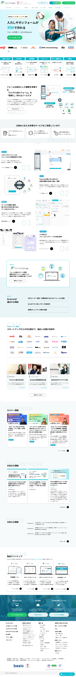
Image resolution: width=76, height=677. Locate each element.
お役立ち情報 (57, 7)
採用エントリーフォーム (28, 639)
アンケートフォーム (27, 627)
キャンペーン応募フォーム (28, 637)
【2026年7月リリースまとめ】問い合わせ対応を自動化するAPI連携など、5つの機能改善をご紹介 (51, 523)
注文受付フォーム (27, 629)
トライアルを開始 (59, 615)
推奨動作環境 (23, 660)
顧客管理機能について (6, 221)
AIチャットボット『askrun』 (62, 646)
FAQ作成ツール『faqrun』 (61, 648)
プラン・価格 (42, 7)
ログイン (43, 2)
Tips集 (11, 487)
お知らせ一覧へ (63, 541)
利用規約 (54, 658)
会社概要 (9, 658)
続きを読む (22, 387)
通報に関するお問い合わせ (47, 660)
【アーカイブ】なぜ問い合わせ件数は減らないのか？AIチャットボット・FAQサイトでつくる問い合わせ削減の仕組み (37, 429)
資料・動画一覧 (59, 633)
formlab (57, 653)
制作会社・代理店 (27, 642)
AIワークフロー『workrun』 (62, 644)
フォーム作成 (42, 625)
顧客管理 (41, 637)
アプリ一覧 (41, 639)
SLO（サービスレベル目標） (34, 660)
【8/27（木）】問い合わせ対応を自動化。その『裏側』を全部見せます (16, 428)
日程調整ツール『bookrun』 (62, 642)
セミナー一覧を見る (62, 450)
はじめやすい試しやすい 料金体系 (39, 304)
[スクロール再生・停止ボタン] (8, 51)
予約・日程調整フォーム (28, 631)
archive (32, 441)
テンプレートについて (44, 248)
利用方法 (26, 7)
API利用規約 (60, 658)
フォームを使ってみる (69, 2)
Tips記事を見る (63, 507)
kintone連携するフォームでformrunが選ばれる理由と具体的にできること (58, 483)
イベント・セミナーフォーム (29, 635)
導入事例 (50, 7)
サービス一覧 (66, 7)
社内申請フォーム (27, 640)
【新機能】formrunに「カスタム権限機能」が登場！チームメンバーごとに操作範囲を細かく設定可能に (51, 528)
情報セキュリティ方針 (25, 658)
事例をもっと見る (38, 395)
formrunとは (15, 109)
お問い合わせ (38, 615)
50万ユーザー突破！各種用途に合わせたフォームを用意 (46, 298)
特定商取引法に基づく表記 (12, 660)
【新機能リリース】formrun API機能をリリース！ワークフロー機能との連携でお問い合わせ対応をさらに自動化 (50, 533)
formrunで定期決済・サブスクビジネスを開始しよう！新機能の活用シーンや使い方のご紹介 (37, 483)
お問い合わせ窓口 (37, 559)
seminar (11, 439)
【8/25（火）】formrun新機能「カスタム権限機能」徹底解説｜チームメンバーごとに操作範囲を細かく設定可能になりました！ (58, 430)
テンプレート (18, 7)
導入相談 (55, 2)
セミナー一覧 (58, 635)
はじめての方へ (8, 7)
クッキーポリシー (47, 658)
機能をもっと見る (17, 280)
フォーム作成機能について (7, 167)
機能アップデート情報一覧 (61, 637)
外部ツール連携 (35, 7)
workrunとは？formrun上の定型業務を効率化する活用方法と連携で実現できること (17, 483)
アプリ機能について (43, 193)
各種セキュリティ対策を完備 (37, 310)
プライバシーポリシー (36, 658)
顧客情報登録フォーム (27, 633)
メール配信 (41, 635)
